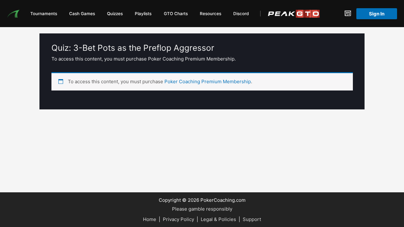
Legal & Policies (218, 219)
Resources (210, 13)
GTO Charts (176, 13)
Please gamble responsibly (202, 209)
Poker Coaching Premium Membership (207, 81)
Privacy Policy (178, 219)
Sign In (376, 14)
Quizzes (115, 13)
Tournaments (43, 13)
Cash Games (82, 13)
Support (252, 219)
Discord (241, 13)
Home (149, 219)
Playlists (143, 13)
